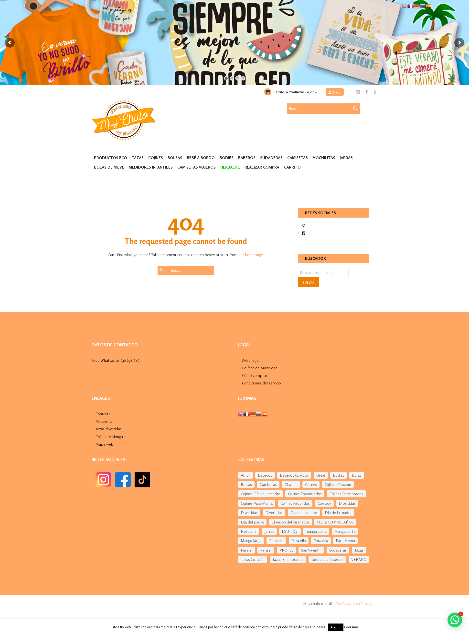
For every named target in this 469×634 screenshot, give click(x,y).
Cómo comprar (254, 375)
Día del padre (252, 522)
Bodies (227, 157)
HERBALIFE (230, 167)
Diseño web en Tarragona (356, 603)
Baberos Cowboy (294, 475)
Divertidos (274, 512)
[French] (247, 413)
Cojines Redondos (295, 503)
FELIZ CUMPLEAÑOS (335, 522)
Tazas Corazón (253, 559)
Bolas (356, 475)
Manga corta (344, 531)
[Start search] (160, 269)
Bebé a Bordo (201, 157)
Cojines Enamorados (305, 493)
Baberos (247, 157)
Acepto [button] (336, 627)
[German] (253, 413)
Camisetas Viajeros (196, 167)
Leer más (351, 627)
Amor (245, 475)
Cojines (155, 157)
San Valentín (311, 550)
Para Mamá (345, 540)
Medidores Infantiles (151, 167)
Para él (246, 550)
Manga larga (251, 540)
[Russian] (259, 413)
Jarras (346, 157)
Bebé (320, 475)
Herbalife (248, 531)
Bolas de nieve (109, 167)
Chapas (291, 484)
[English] (241, 413)
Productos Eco (110, 157)
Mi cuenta (104, 421)
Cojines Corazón (338, 484)
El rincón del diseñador (290, 522)
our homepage (250, 254)
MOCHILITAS (323, 157)
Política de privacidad (259, 367)
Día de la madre (303, 512)
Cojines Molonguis (110, 436)
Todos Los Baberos (327, 559)
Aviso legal (250, 360)
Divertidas (347, 503)
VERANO (359, 559)
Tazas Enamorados (287, 559)
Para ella (276, 540)
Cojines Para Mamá (257, 503)
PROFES (286, 550)
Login (337, 92)
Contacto (103, 413)
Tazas (138, 157)
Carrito (292, 167)
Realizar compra (262, 167)
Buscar (308, 282)
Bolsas (175, 157)
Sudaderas (271, 157)
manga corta (316, 531)
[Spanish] (264, 413)
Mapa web (104, 444)
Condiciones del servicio (261, 383)
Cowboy (324, 503)
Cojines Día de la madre (260, 493)
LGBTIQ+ (290, 531)
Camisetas (297, 157)
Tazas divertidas (109, 428)
